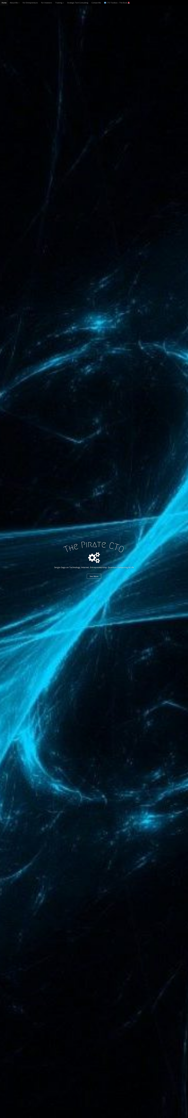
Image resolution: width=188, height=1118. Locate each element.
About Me (14, 3)
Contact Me (96, 3)
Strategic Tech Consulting (77, 3)
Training (59, 3)
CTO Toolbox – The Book (117, 3)
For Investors (46, 3)
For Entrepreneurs (30, 3)
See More (94, 576)
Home (4, 3)
